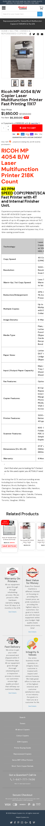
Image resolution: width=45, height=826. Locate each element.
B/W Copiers (22, 742)
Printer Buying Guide (22, 748)
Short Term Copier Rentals (22, 766)
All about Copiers (22, 729)
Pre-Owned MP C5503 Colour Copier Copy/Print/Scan (27, 541)
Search (22, 717)
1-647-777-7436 (24, 779)
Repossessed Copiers (22, 754)
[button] (22, 123)
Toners (22, 723)
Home (4, 30)
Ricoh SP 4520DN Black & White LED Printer (9, 538)
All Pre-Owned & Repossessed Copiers (15, 32)
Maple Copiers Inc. (18, 813)
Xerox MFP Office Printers (22, 760)
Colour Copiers (22, 736)
